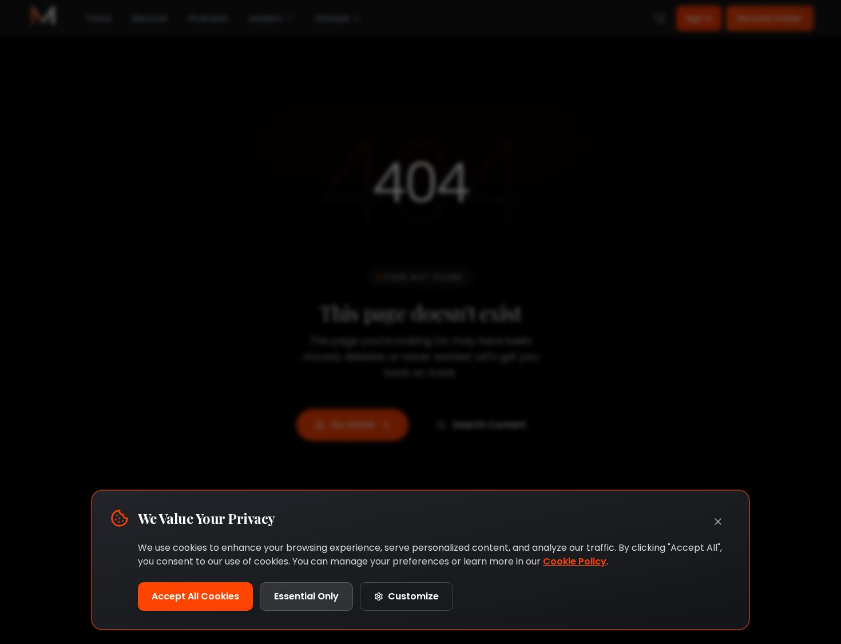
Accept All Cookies (195, 596)
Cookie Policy (574, 561)
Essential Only (306, 596)
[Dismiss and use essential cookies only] (718, 521)
